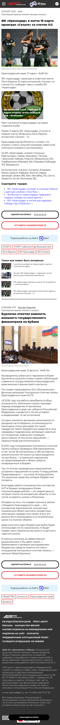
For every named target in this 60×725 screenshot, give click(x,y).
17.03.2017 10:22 (8, 11)
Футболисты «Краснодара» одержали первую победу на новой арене (27, 196)
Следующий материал (29, 717)
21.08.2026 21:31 (8, 307)
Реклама (7, 625)
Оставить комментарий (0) (30, 575)
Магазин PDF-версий (27, 625)
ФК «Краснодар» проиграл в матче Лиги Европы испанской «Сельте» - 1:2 (34, 292)
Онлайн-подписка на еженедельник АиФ (27, 629)
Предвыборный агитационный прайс (25, 637)
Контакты (33, 633)
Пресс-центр (40, 621)
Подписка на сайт (13, 633)
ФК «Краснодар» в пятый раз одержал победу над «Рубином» (28, 202)
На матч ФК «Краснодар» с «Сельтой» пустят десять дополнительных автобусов (32, 274)
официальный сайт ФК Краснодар (19, 68)
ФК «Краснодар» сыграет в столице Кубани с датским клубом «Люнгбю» (31, 190)
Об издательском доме (16, 621)
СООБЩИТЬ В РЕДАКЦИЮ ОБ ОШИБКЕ (23, 641)
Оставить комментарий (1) (30, 225)
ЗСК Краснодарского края (14, 365)
